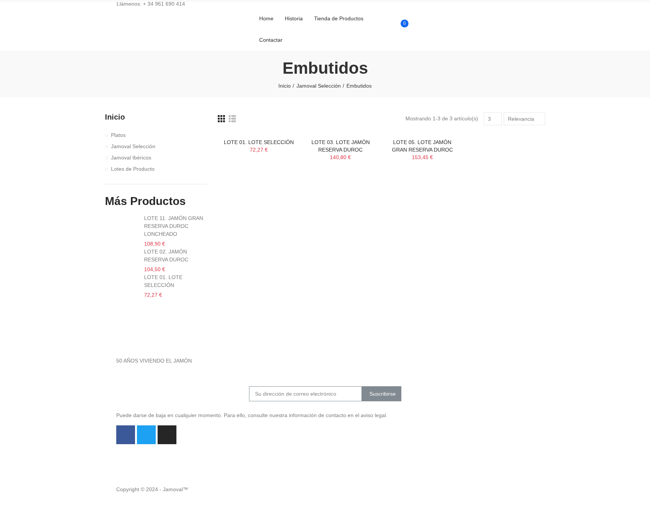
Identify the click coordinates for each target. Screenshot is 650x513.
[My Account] (400, 40)
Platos (118, 135)
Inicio (115, 117)
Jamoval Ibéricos (131, 158)
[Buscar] (400, 18)
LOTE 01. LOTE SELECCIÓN (259, 142)
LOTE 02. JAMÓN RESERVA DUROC (166, 256)
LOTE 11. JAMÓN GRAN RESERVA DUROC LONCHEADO (173, 226)
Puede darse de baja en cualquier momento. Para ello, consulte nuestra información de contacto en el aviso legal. (251, 415)
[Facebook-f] (125, 434)
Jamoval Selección (133, 146)
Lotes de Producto (133, 169)
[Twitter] (146, 434)
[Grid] (221, 118)
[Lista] (232, 118)
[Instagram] (167, 434)
